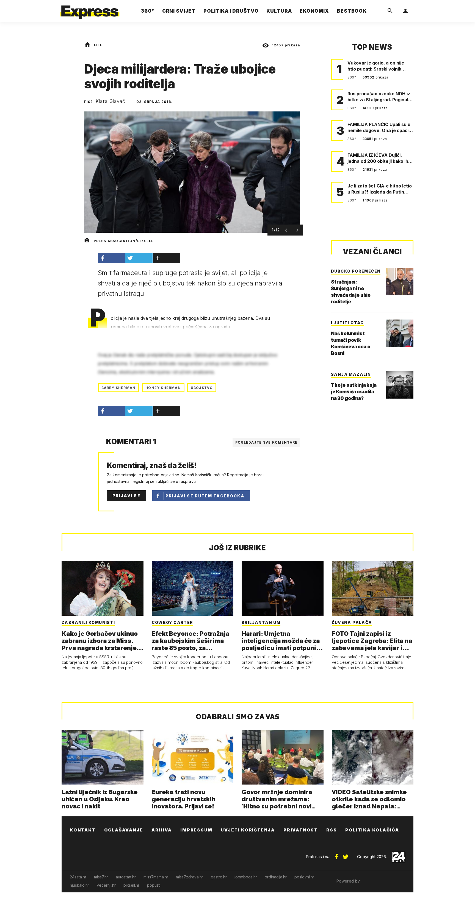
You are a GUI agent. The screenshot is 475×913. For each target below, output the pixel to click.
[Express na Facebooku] (336, 854)
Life (98, 45)
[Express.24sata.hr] (90, 9)
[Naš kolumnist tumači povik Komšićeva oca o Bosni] (399, 333)
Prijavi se (126, 495)
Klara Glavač (110, 101)
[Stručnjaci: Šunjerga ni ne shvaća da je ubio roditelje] (399, 281)
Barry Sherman (118, 388)
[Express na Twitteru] (345, 854)
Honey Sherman (163, 388)
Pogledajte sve (266, 442)
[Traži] (390, 11)
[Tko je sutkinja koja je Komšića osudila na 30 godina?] (399, 385)
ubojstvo (202, 388)
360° (352, 77)
